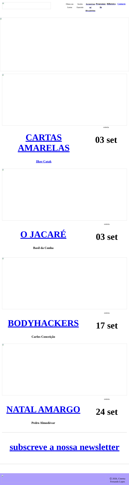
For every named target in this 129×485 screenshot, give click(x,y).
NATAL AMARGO (43, 409)
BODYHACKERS (43, 323)
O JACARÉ (43, 234)
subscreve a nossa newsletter (64, 447)
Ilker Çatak (43, 161)
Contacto (121, 4)
